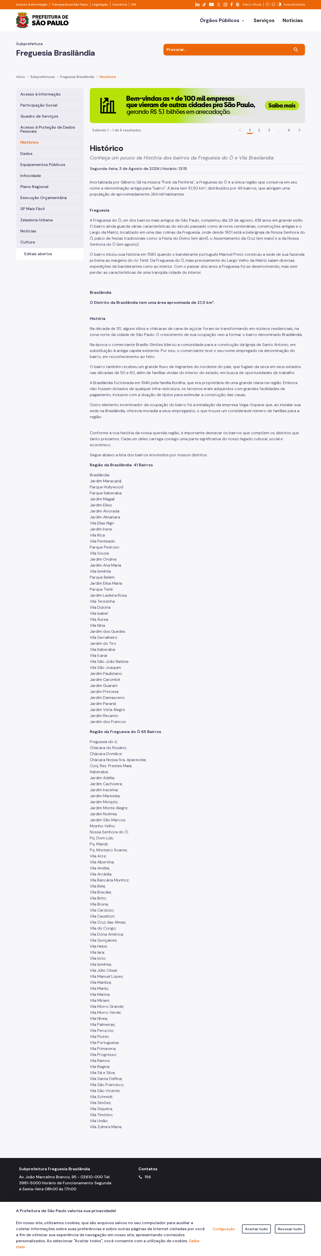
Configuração (224, 1229)
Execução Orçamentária (43, 197)
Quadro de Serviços (39, 116)
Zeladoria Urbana (36, 220)
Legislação (100, 4)
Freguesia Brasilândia (77, 76)
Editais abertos (38, 253)
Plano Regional (34, 186)
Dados (26, 153)
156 (133, 4)
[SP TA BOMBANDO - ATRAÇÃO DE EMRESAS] (197, 105)
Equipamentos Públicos (42, 164)
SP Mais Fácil (32, 208)
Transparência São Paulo (70, 4)
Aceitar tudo (256, 1229)
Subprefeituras (42, 76)
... (279, 130)
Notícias (28, 231)
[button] (299, 130)
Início (21, 76)
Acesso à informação (31, 4)
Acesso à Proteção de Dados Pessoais (47, 129)
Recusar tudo (290, 1229)
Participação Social (38, 105)
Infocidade (30, 175)
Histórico (108, 76)
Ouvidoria (119, 4)
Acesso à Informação (40, 94)
